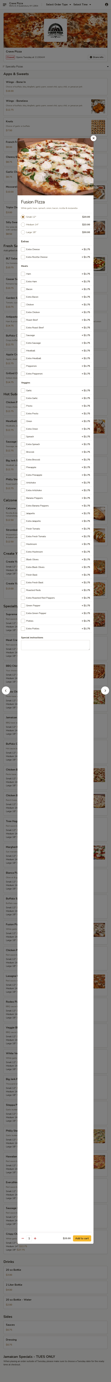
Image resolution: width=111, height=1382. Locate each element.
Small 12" (31, 217)
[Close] (93, 138)
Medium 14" (32, 224)
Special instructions (32, 637)
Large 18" (31, 232)
